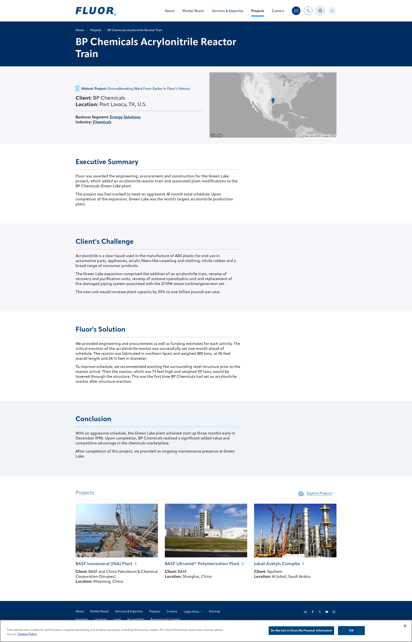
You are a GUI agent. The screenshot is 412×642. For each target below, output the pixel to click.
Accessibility (135, 619)
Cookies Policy (27, 634)
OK (351, 630)
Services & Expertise (129, 611)
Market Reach (99, 611)
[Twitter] (319, 612)
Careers (172, 611)
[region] (206, 631)
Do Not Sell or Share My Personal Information (301, 630)
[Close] (405, 626)
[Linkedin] (305, 612)
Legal (117, 619)
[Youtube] (326, 612)
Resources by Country (165, 619)
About (80, 611)
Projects (154, 611)
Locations (100, 619)
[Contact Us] (296, 10)
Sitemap (214, 611)
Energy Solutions (125, 116)
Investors (82, 619)
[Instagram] (333, 612)
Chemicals (102, 121)
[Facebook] (312, 612)
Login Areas (191, 611)
